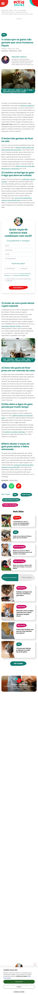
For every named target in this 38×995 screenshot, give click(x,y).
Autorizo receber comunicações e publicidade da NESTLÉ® (18, 280)
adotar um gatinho (26, 106)
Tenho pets (24, 269)
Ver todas (18, 663)
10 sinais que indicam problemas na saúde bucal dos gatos (23, 650)
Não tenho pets (11, 269)
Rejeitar (19, 987)
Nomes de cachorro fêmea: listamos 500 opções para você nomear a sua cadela (22, 552)
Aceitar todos (19, 982)
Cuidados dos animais (10, 505)
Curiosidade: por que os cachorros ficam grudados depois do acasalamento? (21, 523)
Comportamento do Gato (11, 500)
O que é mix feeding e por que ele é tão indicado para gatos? (25, 631)
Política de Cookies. (21, 976)
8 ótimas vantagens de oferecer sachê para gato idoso (24, 594)
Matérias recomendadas (10, 577)
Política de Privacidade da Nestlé (21, 275)
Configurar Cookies (19, 992)
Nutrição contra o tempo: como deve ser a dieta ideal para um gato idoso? (25, 613)
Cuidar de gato (26, 495)
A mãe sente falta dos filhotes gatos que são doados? (22, 537)
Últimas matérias (27, 577)
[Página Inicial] (19, 3)
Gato (3, 35)
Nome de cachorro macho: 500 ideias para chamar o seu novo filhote (22, 567)
